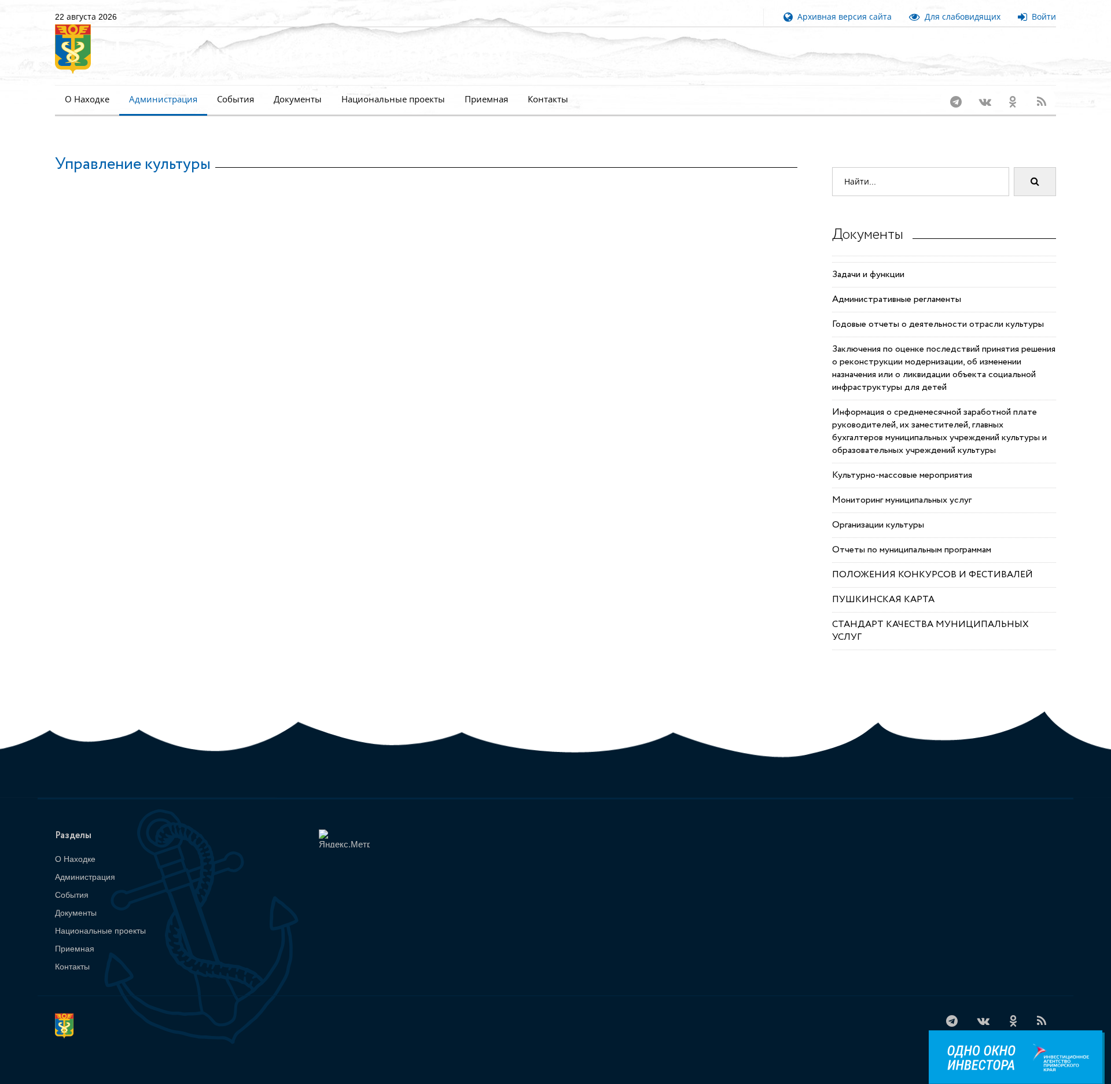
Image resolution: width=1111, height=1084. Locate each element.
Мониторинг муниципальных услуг (902, 485)
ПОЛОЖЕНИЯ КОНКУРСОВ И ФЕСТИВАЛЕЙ (932, 559)
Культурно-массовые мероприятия (902, 460)
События (235, 99)
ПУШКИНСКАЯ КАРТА (883, 584)
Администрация (163, 99)
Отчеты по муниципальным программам (911, 534)
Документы (298, 99)
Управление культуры (133, 149)
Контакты (548, 99)
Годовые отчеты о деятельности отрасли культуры (938, 309)
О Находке (87, 99)
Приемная (486, 99)
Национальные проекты (393, 99)
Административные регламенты (896, 284)
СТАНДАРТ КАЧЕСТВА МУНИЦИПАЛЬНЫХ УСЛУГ (930, 616)
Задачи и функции (868, 259)
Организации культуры (878, 510)
